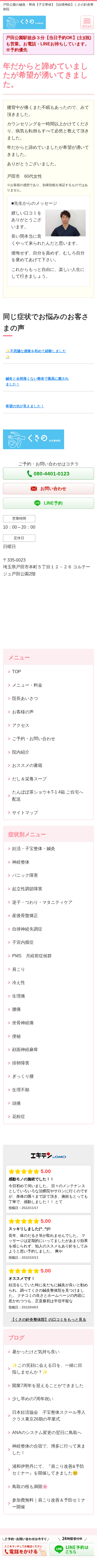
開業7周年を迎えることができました (48, 1385)
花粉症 (18, 1116)
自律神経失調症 (27, 929)
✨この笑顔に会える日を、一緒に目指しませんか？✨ (47, 1369)
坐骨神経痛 (23, 1022)
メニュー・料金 (27, 685)
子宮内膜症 (23, 942)
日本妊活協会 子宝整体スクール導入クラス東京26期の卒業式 (48, 1416)
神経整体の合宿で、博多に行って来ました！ (48, 1449)
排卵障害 (20, 1063)
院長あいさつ (25, 698)
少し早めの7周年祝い (32, 1398)
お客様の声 (23, 712)
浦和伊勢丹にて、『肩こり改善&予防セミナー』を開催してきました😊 (48, 1470)
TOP (16, 671)
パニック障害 (25, 875)
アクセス (20, 725)
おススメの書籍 (27, 765)
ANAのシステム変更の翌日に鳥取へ (47, 1432)
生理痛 (18, 996)
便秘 (16, 1036)
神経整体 (20, 862)
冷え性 (18, 982)
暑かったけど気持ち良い (36, 1351)
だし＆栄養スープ (29, 779)
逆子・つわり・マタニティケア (42, 902)
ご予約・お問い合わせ (33, 738)
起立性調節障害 (27, 889)
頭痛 (16, 1103)
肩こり (18, 969)
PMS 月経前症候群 (32, 955)
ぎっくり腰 (23, 1076)
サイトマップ (25, 812)
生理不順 (20, 1089)
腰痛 (16, 1009)
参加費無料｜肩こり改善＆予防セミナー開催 (48, 1503)
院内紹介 (20, 752)
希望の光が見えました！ (25, 406)
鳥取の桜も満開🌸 (30, 1486)
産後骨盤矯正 (25, 915)
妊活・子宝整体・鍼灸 (33, 848)
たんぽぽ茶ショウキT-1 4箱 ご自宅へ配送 (47, 795)
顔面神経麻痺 (25, 1049)
